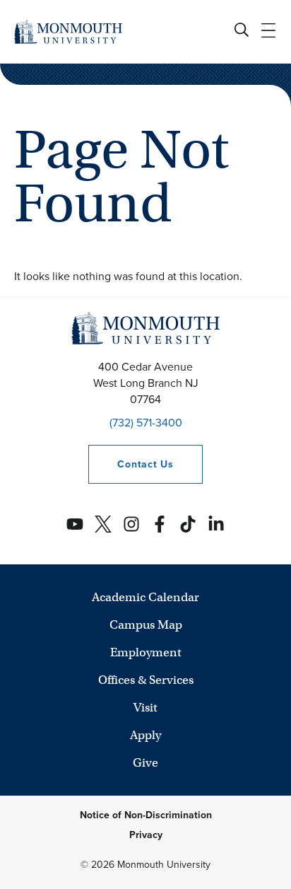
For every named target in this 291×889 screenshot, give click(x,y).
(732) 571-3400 (145, 422)
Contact (130, 464)
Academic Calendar (145, 597)
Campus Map (145, 624)
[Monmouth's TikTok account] (187, 524)
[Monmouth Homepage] (68, 31)
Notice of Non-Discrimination (146, 815)
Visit (145, 707)
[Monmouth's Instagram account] (131, 524)
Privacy (145, 834)
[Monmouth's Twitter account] (103, 524)
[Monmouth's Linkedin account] (216, 524)
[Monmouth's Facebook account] (159, 524)
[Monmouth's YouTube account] (74, 524)
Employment (146, 652)
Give (145, 762)
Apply (145, 735)
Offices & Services (146, 680)
